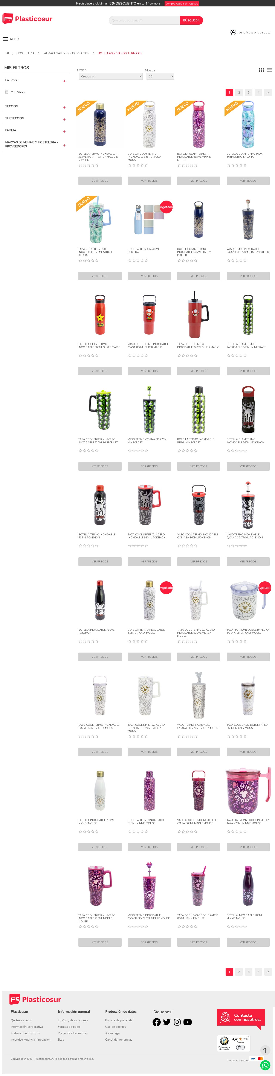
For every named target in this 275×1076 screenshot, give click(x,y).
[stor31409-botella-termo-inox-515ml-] (149, 790)
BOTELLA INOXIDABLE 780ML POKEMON (96, 631)
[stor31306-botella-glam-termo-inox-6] (248, 315)
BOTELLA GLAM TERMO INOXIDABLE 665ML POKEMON (245, 441)
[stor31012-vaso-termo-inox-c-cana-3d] (248, 219)
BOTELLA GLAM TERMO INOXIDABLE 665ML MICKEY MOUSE (145, 157)
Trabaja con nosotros (25, 1033)
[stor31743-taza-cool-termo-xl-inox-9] (100, 219)
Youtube (187, 1022)
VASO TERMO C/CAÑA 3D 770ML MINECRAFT (148, 441)
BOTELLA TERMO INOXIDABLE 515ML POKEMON (96, 536)
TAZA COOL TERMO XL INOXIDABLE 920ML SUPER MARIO (198, 346)
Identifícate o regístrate (254, 32)
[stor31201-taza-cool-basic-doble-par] (248, 695)
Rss (177, 1022)
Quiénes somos (21, 1020)
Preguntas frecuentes (73, 1033)
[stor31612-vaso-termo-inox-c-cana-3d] (248, 505)
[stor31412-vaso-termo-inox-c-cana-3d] (149, 886)
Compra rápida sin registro (181, 3)
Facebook (157, 1022)
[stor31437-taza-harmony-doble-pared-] (248, 790)
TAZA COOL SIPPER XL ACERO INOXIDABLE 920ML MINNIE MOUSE (96, 918)
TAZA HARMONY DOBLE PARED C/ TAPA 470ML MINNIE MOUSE (248, 822)
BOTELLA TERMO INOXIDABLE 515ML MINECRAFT (195, 441)
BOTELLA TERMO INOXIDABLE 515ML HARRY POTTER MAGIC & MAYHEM (98, 157)
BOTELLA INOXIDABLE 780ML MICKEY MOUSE (96, 822)
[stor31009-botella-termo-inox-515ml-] (100, 124)
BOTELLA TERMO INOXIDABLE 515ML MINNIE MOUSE (146, 822)
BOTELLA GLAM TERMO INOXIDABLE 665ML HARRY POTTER (194, 252)
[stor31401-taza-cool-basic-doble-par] (199, 886)
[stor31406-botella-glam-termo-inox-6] (199, 124)
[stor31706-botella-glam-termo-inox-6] (248, 124)
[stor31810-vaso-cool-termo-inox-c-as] (149, 315)
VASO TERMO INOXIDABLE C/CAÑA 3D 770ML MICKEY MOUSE (198, 726)
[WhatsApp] (265, 1065)
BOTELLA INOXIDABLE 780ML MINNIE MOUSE (245, 917)
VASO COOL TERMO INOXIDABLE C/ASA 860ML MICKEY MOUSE (98, 726)
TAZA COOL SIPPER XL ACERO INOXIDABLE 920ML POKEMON (146, 536)
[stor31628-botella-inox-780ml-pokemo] (100, 600)
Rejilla (261, 69)
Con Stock (18, 92)
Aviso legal (113, 1033)
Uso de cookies (115, 1027)
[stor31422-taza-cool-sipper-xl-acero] (100, 886)
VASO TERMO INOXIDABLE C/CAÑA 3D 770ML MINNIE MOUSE (149, 917)
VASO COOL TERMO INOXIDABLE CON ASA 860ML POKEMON (197, 536)
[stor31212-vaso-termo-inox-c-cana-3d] (199, 695)
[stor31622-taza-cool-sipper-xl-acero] (149, 505)
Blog (61, 1040)
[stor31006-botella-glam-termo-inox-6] (199, 219)
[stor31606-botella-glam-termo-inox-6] (248, 410)
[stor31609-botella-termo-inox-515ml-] (100, 505)
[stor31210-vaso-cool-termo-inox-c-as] (100, 695)
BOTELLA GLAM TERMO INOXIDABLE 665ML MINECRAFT (246, 346)
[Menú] (248, 1037)
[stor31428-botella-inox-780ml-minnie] (248, 886)
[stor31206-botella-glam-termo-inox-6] (149, 124)
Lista (269, 69)
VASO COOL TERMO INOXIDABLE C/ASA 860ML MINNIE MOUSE (197, 822)
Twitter (167, 1022)
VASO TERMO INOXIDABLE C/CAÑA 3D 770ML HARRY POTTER (248, 251)
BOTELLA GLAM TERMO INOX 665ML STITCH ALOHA (245, 155)
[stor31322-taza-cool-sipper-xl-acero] (100, 410)
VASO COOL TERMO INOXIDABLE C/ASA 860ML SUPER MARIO (148, 346)
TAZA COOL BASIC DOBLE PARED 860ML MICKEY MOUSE (247, 726)
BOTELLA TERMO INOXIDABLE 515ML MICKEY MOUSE (146, 631)
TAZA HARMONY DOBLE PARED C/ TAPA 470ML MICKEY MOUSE (248, 631)
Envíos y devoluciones (73, 1020)
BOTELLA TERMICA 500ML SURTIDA (143, 251)
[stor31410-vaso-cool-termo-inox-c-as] (199, 790)
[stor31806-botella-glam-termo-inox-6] (100, 315)
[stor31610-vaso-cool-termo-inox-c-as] (199, 505)
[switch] (240, 1047)
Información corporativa (27, 1027)
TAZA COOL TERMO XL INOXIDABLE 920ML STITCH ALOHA (95, 252)
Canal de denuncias (118, 1040)
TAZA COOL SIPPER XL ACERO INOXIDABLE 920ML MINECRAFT (98, 441)
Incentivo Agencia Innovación (30, 1040)
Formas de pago (69, 1027)
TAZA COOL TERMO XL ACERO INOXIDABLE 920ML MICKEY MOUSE (196, 633)
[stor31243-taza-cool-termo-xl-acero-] (199, 600)
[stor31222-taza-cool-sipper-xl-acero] (149, 695)
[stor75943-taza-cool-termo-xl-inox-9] (199, 315)
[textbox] (144, 20)
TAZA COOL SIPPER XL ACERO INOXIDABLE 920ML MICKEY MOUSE (146, 728)
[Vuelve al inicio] (7, 53)
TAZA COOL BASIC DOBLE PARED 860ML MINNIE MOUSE (197, 917)
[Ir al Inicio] (265, 1050)
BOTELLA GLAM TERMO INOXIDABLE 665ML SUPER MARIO (99, 346)
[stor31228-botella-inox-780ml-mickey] (100, 790)
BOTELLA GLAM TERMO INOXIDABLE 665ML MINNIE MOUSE (194, 157)
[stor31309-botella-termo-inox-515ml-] (199, 410)
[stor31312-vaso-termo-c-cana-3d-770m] (149, 410)
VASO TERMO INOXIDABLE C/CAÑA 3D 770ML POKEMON (245, 536)
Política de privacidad (119, 1020)
